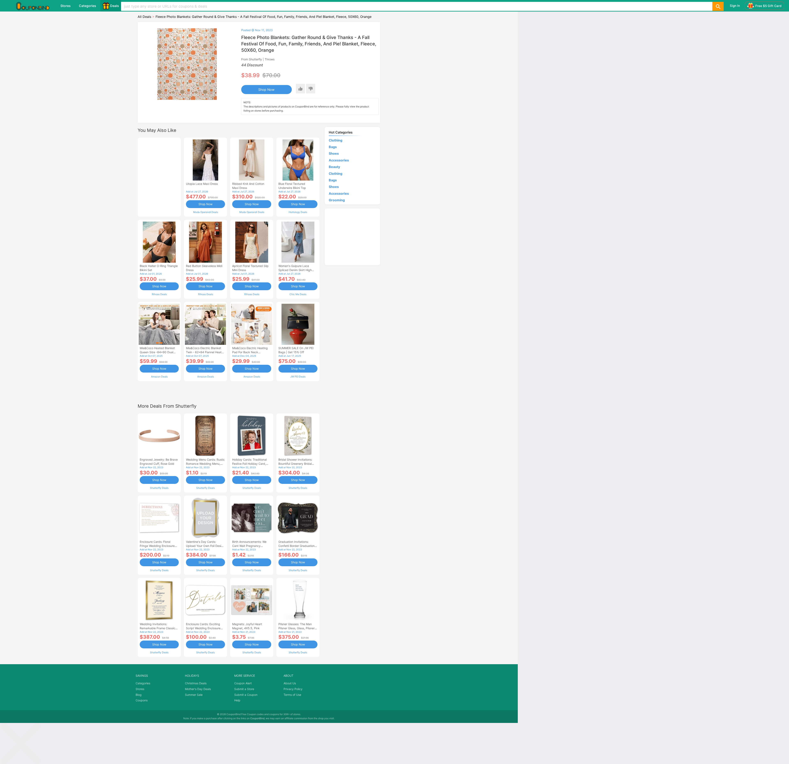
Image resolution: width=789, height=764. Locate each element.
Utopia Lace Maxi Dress (202, 183)
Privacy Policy (293, 689)
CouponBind (257, 718)
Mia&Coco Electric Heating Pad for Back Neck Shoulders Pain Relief (250, 352)
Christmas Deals (195, 683)
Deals (114, 6)
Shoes (334, 153)
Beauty (334, 167)
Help (237, 700)
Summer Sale (194, 694)
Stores (65, 6)
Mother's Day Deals (198, 689)
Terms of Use (292, 694)
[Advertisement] (159, 177)
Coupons (142, 700)
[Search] (718, 6)
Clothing (335, 140)
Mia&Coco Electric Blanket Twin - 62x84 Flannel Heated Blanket (205, 352)
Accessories (339, 160)
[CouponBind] (35, 6)
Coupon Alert (243, 683)
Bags (333, 147)
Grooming (337, 200)
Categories (87, 6)
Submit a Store (244, 689)
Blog (139, 694)
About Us (290, 683)
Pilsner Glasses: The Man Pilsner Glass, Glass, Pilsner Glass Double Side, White (296, 628)
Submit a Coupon (245, 694)
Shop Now (266, 89)
